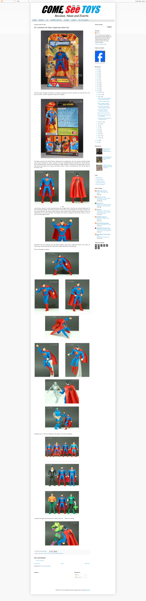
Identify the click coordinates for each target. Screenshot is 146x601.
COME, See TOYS (99, 50)
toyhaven (99, 209)
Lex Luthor (53, 553)
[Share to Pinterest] (56, 551)
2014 (97, 87)
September (100, 122)
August (99, 123)
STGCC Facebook (100, 184)
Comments (79, 577)
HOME (34, 20)
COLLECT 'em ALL (101, 197)
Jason (98, 33)
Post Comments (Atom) (45, 566)
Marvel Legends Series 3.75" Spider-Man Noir (107, 150)
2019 (97, 77)
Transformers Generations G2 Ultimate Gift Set (104, 119)
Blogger (88, 590)
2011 (97, 140)
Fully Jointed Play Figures (103, 223)
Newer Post (37, 563)
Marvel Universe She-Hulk (104, 113)
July (99, 125)
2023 (97, 69)
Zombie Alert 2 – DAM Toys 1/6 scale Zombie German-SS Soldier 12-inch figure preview (103, 212)
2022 (97, 71)
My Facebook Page (100, 182)
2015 (97, 85)
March (99, 133)
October (100, 96)
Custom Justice (99, 179)
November (100, 94)
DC (47, 20)
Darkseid (40, 553)
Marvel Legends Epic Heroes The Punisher (104, 115)
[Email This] (50, 551)
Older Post (87, 563)
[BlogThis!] (51, 551)
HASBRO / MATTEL (56, 20)
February (100, 135)
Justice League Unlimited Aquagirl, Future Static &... (104, 104)
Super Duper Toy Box (102, 191)
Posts (77, 574)
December (100, 92)
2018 (97, 79)
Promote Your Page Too (100, 63)
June (99, 127)
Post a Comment (40, 560)
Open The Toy (100, 203)
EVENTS (73, 20)
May (99, 129)
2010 (97, 142)
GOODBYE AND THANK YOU (103, 237)
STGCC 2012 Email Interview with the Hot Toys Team (104, 99)
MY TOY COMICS (83, 20)
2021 (97, 73)
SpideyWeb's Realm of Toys (103, 228)
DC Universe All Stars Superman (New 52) (103, 110)
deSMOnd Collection (101, 217)
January (100, 137)
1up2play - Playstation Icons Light (104, 224)
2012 (97, 90)
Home (62, 563)
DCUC (49, 553)
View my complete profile (100, 44)
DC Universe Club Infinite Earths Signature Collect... (104, 107)
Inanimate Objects (100, 181)
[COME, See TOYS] (100, 61)
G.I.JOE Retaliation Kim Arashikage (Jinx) (107, 158)
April (99, 131)
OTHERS (66, 20)
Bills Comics (99, 177)
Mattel (57, 553)
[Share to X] (53, 551)
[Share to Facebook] (55, 551)
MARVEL (41, 20)
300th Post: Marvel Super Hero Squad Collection (107, 166)
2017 (97, 81)
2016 (97, 83)
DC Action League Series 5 (104, 101)
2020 (97, 75)
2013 (97, 89)
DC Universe (45, 553)
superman (61, 553)
